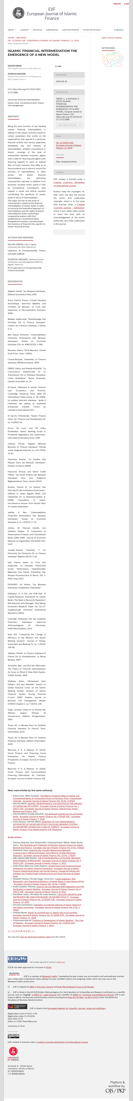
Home (11, 38)
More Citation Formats (67, 125)
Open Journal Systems (112, 38)
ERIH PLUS (61, 962)
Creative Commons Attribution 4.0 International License (62, 1042)
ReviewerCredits (49, 976)
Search (119, 30)
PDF (59, 66)
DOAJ (49, 967)
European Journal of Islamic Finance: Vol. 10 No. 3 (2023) (49, 801)
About (11, 30)
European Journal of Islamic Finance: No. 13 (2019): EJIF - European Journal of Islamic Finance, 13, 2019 (47, 899)
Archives (37, 30)
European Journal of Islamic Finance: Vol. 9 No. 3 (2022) (58, 848)
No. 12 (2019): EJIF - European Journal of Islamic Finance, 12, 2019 (43, 41)
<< (9, 931)
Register (117, 4)
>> (33, 931)
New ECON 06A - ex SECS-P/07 (83, 997)
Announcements (70, 30)
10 (29, 931)
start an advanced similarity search (36, 937)
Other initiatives (92, 30)
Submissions (52, 30)
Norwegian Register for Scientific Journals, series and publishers (76, 1008)
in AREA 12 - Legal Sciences (44, 995)
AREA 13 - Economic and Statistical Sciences (93, 995)
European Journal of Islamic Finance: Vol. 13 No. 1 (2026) (49, 856)
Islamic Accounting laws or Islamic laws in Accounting (52, 913)
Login (126, 4)
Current (24, 30)
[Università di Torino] (13, 1061)
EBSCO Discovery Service (41, 987)
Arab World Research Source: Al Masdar (75, 987)
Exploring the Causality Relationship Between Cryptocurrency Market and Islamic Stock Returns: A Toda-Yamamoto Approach (44, 853)
